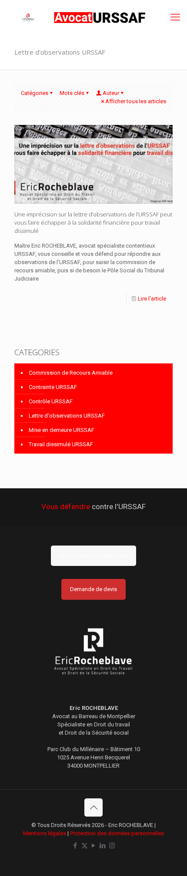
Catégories (34, 93)
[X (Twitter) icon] (84, 846)
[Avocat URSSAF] (93, 17)
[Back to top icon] (93, 807)
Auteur (111, 93)
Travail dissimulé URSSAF (61, 444)
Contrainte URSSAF (53, 387)
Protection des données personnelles (117, 833)
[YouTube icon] (93, 846)
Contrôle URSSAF (51, 401)
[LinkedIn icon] (103, 846)
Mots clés (72, 93)
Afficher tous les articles (135, 101)
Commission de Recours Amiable (71, 372)
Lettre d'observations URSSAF (67, 415)
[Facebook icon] (75, 846)
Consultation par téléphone (93, 555)
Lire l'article (152, 298)
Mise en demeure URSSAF (61, 430)
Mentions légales (44, 833)
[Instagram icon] (112, 846)
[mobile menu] (175, 17)
